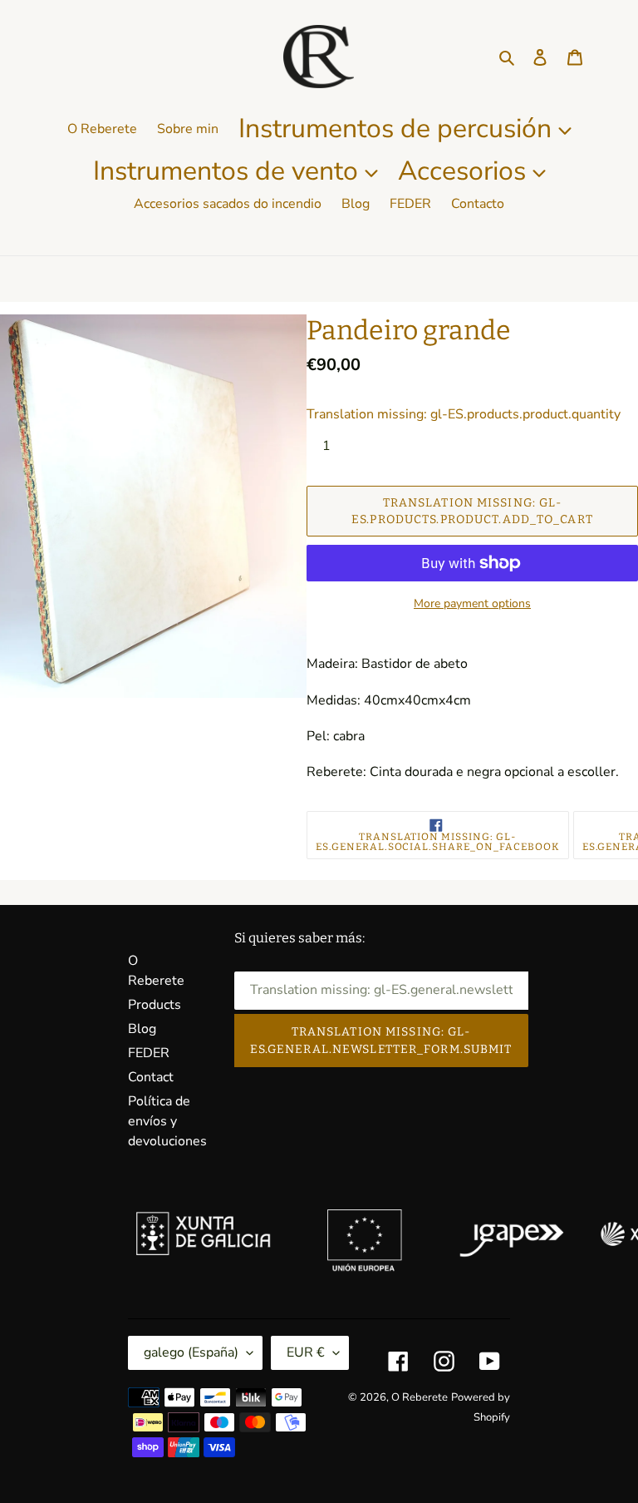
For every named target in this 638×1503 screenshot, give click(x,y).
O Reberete (419, 1397)
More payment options (472, 603)
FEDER (148, 1053)
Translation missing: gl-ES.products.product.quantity (464, 414)
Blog (142, 1029)
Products (154, 1005)
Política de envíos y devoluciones (167, 1121)
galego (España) (191, 1352)
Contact (151, 1077)
